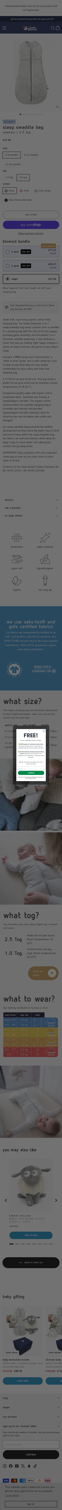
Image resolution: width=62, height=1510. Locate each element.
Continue (31, 773)
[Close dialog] (43, 731)
